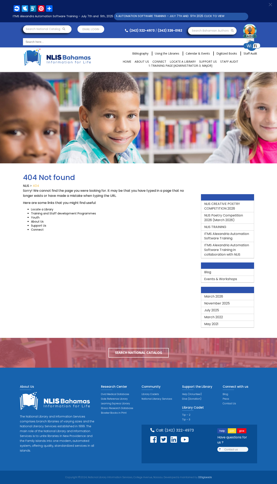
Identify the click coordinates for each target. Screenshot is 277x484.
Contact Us (229, 403)
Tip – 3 (186, 419)
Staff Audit (250, 53)
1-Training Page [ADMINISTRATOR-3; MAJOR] (180, 65)
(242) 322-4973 (142, 30)
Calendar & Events (198, 53)
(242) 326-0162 (170, 30)
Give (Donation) (191, 398)
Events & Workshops (220, 279)
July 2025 (211, 310)
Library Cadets (150, 394)
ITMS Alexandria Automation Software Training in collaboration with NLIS (226, 250)
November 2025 (217, 303)
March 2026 (213, 296)
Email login (91, 29)
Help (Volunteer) (192, 394)
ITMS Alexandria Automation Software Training (226, 236)
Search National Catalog (43, 29)
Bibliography (140, 53)
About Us (142, 61)
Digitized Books (226, 53)
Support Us (208, 61)
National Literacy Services (157, 398)
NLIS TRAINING (215, 227)
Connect (159, 61)
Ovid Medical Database (115, 394)
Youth (35, 217)
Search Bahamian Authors (211, 31)
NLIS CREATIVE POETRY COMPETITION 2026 (222, 206)
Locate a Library (183, 61)
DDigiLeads (205, 477)
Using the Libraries (167, 53)
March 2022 (213, 317)
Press (226, 398)
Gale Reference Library (114, 398)
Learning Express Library (115, 403)
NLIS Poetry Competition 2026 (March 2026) (223, 217)
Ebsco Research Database (117, 408)
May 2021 (211, 324)
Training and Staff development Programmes (63, 213)
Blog (207, 272)
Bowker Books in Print (114, 412)
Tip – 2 (186, 415)
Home (127, 61)
